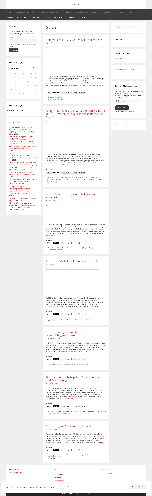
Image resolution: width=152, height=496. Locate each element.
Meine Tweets (119, 58)
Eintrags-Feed (60, 480)
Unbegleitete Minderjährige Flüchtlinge (81, 248)
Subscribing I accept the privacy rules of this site (23, 45)
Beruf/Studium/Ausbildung (61, 364)
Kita (58, 248)
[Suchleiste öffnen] (143, 17)
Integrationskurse (68, 179)
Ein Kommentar (52, 366)
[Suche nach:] (129, 27)
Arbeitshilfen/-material (58, 177)
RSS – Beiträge (14, 469)
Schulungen (72, 17)
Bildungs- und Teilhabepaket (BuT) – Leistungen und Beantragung (74, 378)
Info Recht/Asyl (90, 455)
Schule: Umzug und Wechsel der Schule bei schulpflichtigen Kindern (72, 333)
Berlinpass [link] (66, 302)
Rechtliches (62, 413)
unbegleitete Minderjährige (53, 457)
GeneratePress (85, 493)
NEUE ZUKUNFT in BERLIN (57, 17)
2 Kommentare (52, 321)
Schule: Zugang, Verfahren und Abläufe (69, 426)
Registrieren (59, 475)
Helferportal (59, 179)
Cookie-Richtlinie (51, 487)
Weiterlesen (101, 85)
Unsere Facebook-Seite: (124, 69)
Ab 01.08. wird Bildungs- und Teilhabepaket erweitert (71, 195)
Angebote (94, 12)
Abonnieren (122, 108)
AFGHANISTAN (131, 12)
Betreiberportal (73, 411)
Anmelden (58, 477)
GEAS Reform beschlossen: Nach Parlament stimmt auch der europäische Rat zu (23, 198)
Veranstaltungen (55, 12)
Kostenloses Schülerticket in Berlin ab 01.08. (72, 261)
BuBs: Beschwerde (82, 12)
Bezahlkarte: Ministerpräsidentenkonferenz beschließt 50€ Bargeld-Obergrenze (21, 155)
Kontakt (83, 17)
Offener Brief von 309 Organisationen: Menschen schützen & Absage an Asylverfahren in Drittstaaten (22, 172)
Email (11, 37)
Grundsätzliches (107, 12)
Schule (63, 97)
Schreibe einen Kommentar (55, 99)
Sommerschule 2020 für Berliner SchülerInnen (74, 40)
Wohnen (55, 181)
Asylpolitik (68, 177)
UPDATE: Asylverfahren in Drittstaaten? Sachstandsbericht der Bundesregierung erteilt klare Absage (23, 165)
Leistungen (76, 179)
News (9, 12)
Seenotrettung (21, 17)
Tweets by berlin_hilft (122, 125)
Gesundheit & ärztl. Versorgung (88, 177)
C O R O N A (43, 12)
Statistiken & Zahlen (37, 17)
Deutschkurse (75, 177)
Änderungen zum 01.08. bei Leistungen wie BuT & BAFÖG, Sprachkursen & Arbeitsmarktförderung (75, 112)
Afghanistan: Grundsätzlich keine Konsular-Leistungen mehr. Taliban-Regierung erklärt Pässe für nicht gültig (22, 129)
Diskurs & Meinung (22, 12)
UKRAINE (120, 12)
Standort (68, 12)
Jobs (32, 12)
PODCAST (10, 17)
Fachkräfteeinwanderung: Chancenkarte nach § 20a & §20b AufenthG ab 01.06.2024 (23, 181)
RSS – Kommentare (15, 472)
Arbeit (49, 177)
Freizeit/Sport (82, 411)
